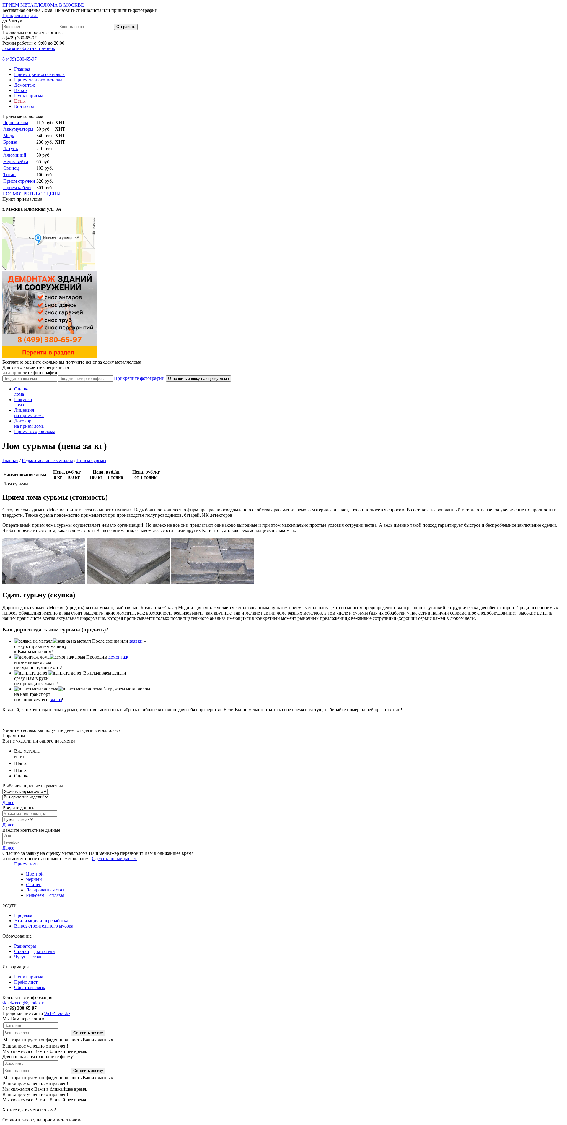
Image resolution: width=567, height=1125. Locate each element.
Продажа (23, 915)
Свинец (11, 168)
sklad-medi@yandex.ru (24, 1002)
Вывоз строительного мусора (43, 925)
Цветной (35, 873)
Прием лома (26, 863)
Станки (21, 951)
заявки (136, 640)
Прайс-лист (26, 982)
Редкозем (35, 895)
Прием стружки (19, 181)
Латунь (10, 148)
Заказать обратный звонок (28, 48)
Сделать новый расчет (114, 858)
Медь (8, 135)
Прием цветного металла (39, 74)
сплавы (56, 895)
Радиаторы (25, 946)
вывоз (56, 699)
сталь (37, 956)
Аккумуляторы (18, 129)
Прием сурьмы (91, 460)
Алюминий (14, 155)
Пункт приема (28, 95)
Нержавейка (15, 161)
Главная (22, 69)
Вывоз (20, 90)
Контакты (24, 106)
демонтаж (118, 656)
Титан (9, 174)
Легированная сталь (46, 889)
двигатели (44, 951)
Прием (34, 431)
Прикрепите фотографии (139, 378)
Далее (8, 802)
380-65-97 (19, 58)
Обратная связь (29, 987)
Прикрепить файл (20, 15)
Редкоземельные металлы (47, 460)
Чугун (20, 956)
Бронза (10, 142)
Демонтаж (24, 84)
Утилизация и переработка (41, 920)
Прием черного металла (38, 79)
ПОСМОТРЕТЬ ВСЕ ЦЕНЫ (31, 193)
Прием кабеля (17, 187)
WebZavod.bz (57, 1013)
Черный (34, 879)
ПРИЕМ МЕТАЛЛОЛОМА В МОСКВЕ (43, 4)
